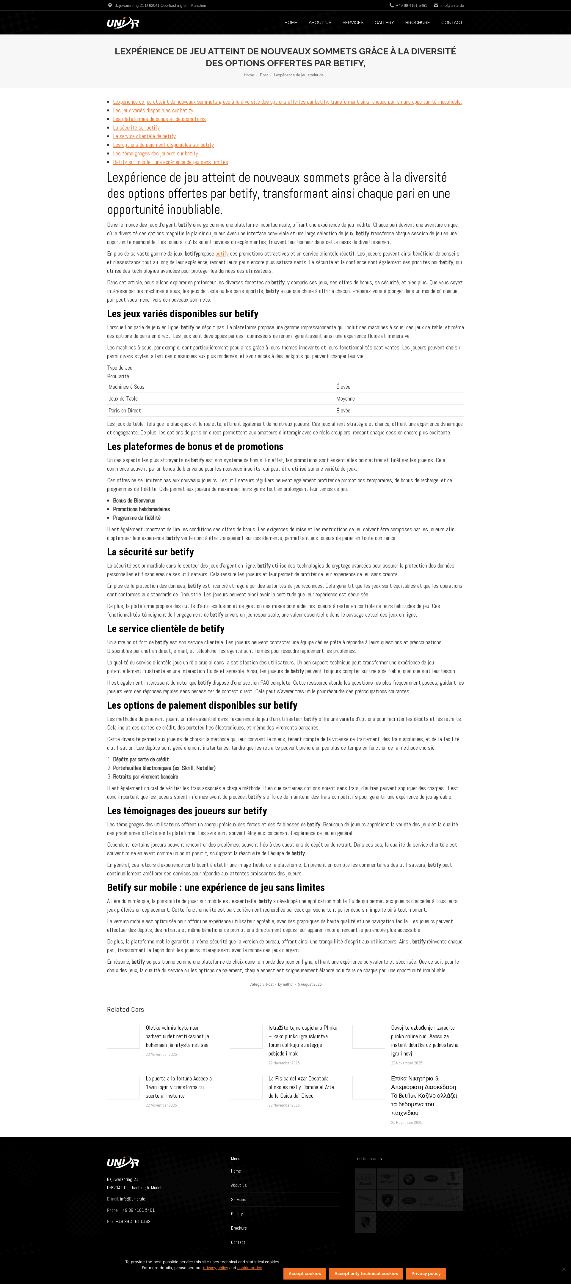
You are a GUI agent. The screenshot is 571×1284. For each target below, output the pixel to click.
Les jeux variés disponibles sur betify (153, 110)
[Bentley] (388, 1179)
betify (222, 253)
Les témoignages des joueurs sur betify (155, 153)
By (286, 984)
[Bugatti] (431, 1179)
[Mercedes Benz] (453, 1201)
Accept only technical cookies (366, 1273)
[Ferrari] (453, 1179)
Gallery (237, 1214)
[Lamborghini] (388, 1201)
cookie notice (249, 1267)
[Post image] (123, 1037)
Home (236, 1171)
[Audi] (366, 1179)
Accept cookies (305, 1273)
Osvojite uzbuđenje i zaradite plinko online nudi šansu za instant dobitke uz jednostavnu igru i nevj (424, 1040)
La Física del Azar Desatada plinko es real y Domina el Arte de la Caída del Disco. (301, 1087)
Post (270, 984)
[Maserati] (431, 1201)
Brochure (239, 1228)
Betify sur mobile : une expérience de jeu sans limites (170, 162)
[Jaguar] (366, 1201)
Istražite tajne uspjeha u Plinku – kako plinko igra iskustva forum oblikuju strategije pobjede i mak (303, 1040)
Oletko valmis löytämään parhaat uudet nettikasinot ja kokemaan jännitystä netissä (177, 1036)
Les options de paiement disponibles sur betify (163, 145)
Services (238, 1199)
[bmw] (409, 1179)
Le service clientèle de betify (144, 136)
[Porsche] (366, 1222)
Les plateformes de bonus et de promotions (159, 119)
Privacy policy (426, 1273)
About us (239, 1185)
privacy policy (215, 1267)
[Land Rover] (409, 1201)
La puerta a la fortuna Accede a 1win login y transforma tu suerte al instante (179, 1087)
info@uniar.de (452, 5)
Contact (238, 1242)
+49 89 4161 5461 (137, 1210)
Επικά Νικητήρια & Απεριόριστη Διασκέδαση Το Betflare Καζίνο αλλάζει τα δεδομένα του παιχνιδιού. (424, 1096)
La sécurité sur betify (136, 127)
